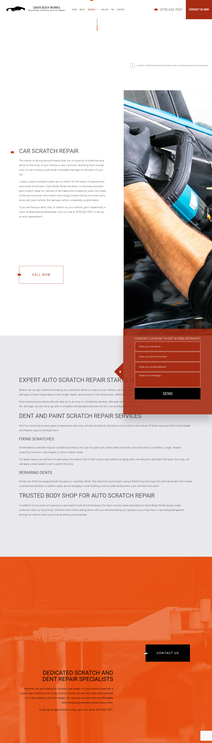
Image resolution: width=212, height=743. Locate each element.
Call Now (41, 277)
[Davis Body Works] (15, 8)
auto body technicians (32, 188)
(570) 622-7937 (171, 9)
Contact (121, 9)
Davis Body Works (46, 7)
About (82, 9)
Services (91, 9)
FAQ (112, 9)
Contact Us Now (199, 9)
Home (74, 9)
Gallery (104, 9)
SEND (168, 393)
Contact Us (168, 653)
